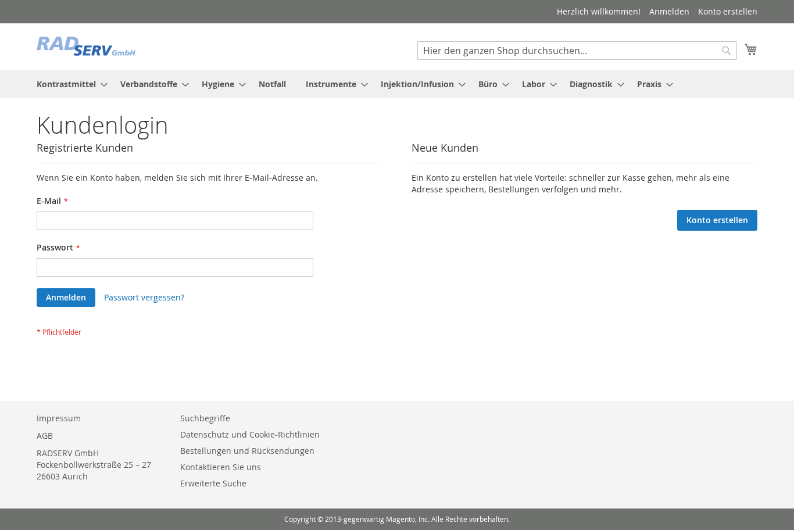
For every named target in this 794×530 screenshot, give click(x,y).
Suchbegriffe (205, 418)
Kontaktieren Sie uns (220, 466)
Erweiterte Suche (213, 483)
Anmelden (669, 11)
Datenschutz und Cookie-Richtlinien (250, 434)
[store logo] (86, 46)
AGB (45, 435)
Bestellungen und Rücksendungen (247, 450)
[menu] (397, 84)
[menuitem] (69, 84)
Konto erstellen (727, 11)
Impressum (59, 418)
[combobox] (577, 50)
